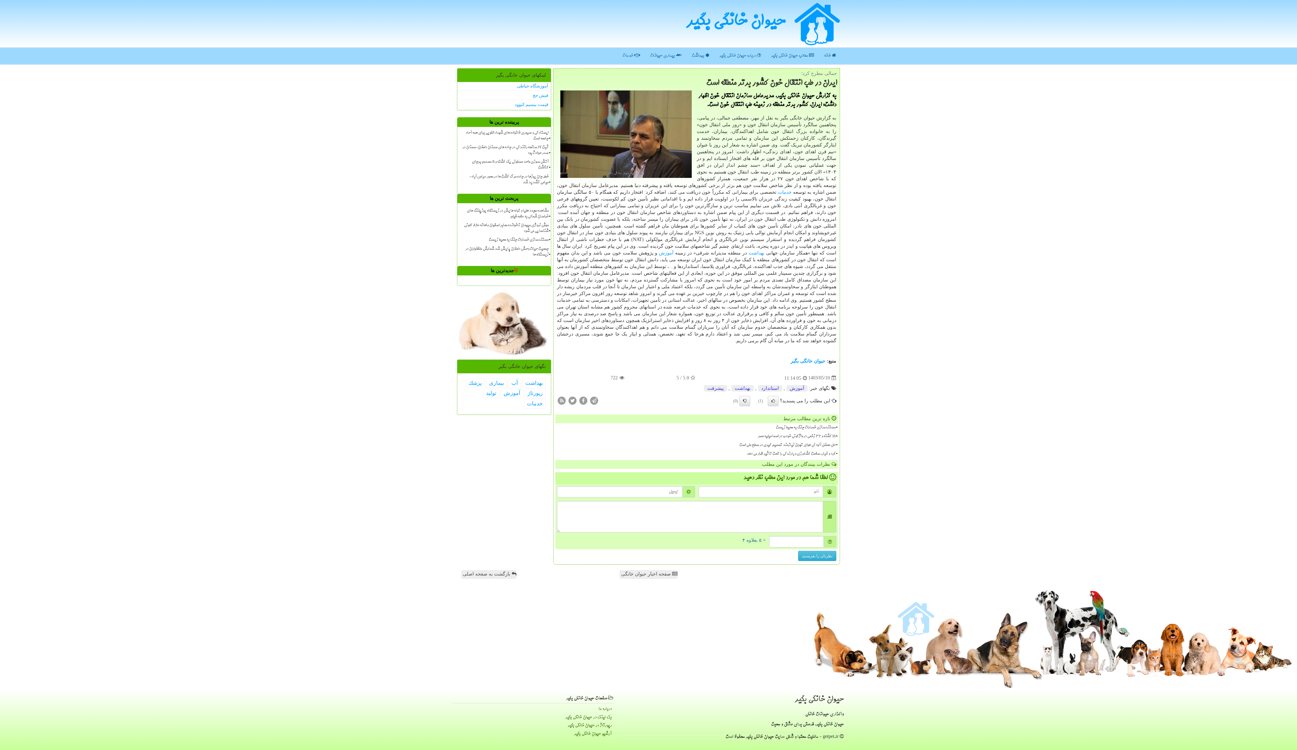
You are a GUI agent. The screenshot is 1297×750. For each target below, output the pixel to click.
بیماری (496, 383)
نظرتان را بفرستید (817, 556)
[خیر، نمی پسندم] (744, 401)
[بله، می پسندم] (773, 401)
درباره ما (605, 709)
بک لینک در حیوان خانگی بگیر (588, 717)
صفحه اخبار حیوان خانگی (646, 574)
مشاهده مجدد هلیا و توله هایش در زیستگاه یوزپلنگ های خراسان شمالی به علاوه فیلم (508, 214)
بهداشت (698, 56)
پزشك (475, 383)
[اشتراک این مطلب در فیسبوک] (583, 400)
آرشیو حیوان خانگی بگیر (593, 734)
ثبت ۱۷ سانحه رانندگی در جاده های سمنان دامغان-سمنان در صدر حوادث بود (505, 150)
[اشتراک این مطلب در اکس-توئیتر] (572, 400)
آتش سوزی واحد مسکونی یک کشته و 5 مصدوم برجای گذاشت (510, 165)
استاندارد (770, 388)
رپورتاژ (535, 393)
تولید (491, 393)
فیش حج (540, 95)
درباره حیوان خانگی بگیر (738, 56)
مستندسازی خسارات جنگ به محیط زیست (806, 428)
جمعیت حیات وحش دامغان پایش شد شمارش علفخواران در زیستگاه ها (507, 252)
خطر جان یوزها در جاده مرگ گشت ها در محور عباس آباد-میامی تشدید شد (509, 180)
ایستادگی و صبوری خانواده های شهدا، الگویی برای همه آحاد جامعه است (507, 136)
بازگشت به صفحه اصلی (487, 574)
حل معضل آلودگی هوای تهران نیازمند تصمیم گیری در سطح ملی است (787, 445)
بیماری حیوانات (663, 56)
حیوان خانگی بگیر (736, 22)
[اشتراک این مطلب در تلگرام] (594, 400)
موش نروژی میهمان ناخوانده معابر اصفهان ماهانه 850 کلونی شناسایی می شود (506, 228)
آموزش (666, 253)
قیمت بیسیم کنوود (531, 104)
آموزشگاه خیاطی (532, 85)
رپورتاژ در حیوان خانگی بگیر (590, 725)
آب (514, 383)
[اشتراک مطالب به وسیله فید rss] (561, 400)
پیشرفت (715, 388)
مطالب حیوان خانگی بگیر (790, 56)
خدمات (628, 56)
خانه (828, 56)
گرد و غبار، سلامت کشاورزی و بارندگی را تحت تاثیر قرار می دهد (791, 454)
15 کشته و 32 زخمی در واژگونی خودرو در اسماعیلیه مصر (797, 436)
